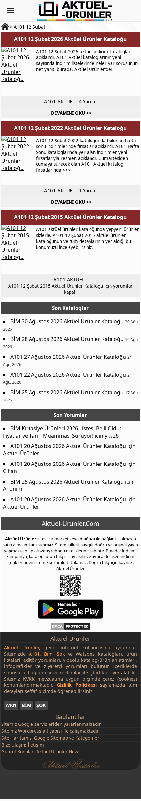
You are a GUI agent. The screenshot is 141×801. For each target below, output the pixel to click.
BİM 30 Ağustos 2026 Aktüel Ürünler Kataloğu (67, 321)
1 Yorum (88, 190)
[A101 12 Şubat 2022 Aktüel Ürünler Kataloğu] (17, 160)
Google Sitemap (51, 738)
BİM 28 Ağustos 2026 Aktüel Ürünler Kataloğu (67, 339)
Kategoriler (87, 738)
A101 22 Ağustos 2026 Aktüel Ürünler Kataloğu (68, 374)
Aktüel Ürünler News (58, 751)
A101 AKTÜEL (59, 101)
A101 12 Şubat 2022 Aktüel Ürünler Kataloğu (70, 128)
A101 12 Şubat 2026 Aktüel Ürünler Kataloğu (70, 39)
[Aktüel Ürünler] (74, 11)
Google (25, 724)
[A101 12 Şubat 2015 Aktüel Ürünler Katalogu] (17, 249)
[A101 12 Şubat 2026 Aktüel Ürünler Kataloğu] (17, 71)
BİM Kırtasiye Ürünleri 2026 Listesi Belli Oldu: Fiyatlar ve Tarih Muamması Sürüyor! (62, 432)
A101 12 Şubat (29, 27)
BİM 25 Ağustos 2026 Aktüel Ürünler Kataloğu (67, 392)
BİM (26, 705)
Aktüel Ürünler (21, 453)
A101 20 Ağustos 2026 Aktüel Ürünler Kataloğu (68, 446)
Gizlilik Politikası (76, 685)
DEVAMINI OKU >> (71, 113)
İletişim (36, 745)
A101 (11, 705)
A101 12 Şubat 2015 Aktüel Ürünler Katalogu (70, 217)
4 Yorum (88, 101)
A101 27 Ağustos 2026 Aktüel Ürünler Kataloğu (68, 356)
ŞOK (41, 705)
